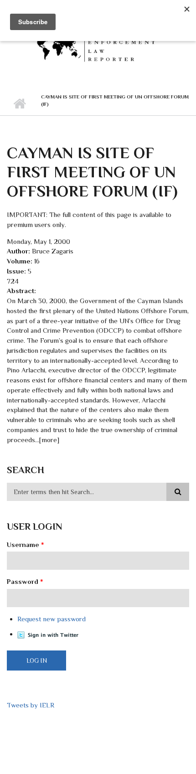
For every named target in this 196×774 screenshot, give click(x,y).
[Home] (98, 45)
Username (25, 544)
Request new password (51, 619)
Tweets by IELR (30, 705)
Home (19, 104)
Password (25, 581)
